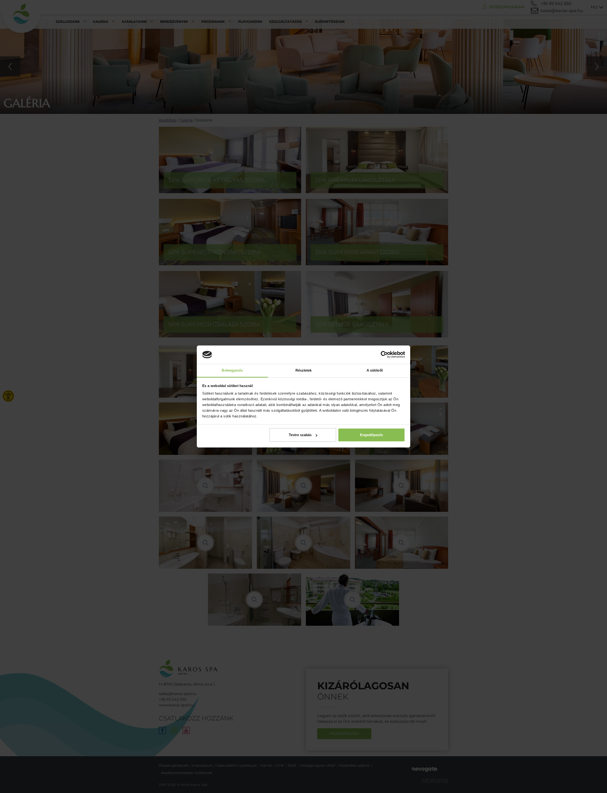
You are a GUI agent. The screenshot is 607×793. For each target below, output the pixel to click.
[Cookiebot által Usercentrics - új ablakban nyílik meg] (384, 354)
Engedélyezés (371, 435)
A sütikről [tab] (375, 370)
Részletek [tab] (303, 370)
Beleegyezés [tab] (232, 370)
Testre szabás (300, 435)
